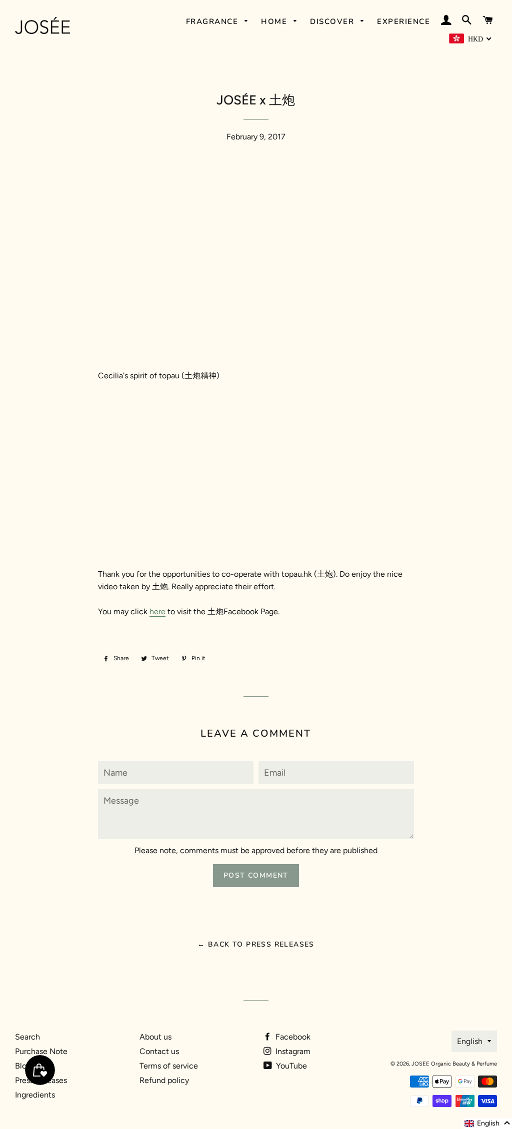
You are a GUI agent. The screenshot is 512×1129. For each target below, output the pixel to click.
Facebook (292, 1037)
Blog (23, 1066)
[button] (488, 1123)
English (469, 1041)
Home (275, 21)
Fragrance (213, 21)
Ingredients (35, 1095)
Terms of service (169, 1066)
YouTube (290, 1066)
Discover (333, 21)
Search (27, 1037)
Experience (403, 21)
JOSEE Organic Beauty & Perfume (454, 1064)
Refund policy (164, 1080)
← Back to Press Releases (256, 944)
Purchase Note (41, 1051)
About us (156, 1037)
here (158, 611)
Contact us (159, 1051)
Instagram (292, 1051)
